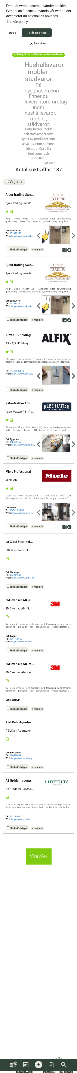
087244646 (15, 575)
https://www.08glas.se (23, 578)
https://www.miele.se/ (22, 513)
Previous (38, 235)
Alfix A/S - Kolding (18, 335)
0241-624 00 (16, 639)
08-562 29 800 (17, 510)
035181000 (15, 817)
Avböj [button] (13, 32)
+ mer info (37, 250)
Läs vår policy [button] (17, 22)
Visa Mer (38, 856)
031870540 (15, 233)
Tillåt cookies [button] (37, 32)
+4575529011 (17, 371)
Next (73, 235)
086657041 (15, 755)
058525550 (15, 442)
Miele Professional (18, 472)
